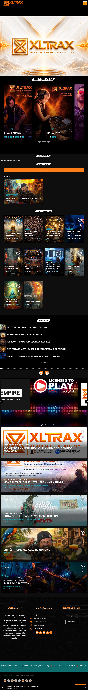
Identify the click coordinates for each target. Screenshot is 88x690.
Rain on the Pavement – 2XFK (11, 267)
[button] (39, 142)
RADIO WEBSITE (8, 675)
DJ (23, 129)
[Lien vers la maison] (13, 3)
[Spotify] (12, 680)
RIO (24, 133)
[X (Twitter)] (8, 680)
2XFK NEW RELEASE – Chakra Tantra (12, 301)
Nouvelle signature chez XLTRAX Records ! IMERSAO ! (75, 233)
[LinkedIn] (19, 680)
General (7, 230)
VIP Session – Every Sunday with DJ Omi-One (23, 198)
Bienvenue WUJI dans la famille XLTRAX (27, 327)
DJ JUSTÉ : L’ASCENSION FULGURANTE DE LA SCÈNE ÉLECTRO (53, 265)
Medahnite (64, 134)
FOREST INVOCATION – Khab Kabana (13, 234)
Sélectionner (44, 170)
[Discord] (30, 680)
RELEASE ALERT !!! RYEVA (73, 268)
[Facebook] (26, 680)
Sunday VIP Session (11, 195)
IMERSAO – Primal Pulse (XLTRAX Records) (32, 233)
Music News (70, 263)
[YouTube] (5, 680)
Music (27, 228)
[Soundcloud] (15, 680)
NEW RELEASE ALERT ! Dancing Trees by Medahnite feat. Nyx (54, 233)
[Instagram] (23, 680)
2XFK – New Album (32, 301)
